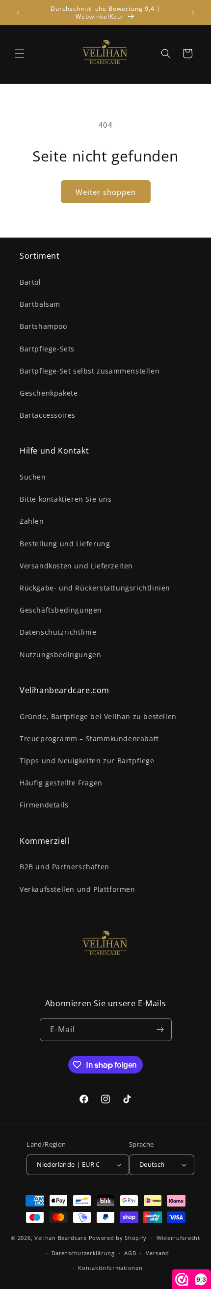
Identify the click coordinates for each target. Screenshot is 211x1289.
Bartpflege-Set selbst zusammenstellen (89, 371)
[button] (19, 53)
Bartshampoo (43, 326)
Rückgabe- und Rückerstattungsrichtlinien (95, 587)
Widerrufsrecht (178, 1237)
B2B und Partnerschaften (64, 866)
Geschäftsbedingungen (61, 610)
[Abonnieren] (160, 1029)
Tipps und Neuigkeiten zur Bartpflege (87, 760)
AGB (130, 1253)
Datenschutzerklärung (83, 1253)
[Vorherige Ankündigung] (18, 13)
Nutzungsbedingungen (60, 654)
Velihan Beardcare (60, 1237)
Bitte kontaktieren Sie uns (66, 499)
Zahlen (32, 521)
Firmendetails (44, 804)
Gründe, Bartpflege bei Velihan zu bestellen (98, 716)
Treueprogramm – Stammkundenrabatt (89, 738)
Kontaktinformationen (110, 1267)
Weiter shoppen (106, 192)
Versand (157, 1253)
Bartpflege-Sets (47, 348)
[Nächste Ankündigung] (193, 13)
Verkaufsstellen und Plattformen (77, 889)
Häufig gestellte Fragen (61, 782)
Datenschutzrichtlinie (58, 632)
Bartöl (30, 282)
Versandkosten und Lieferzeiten (76, 565)
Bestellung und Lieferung (65, 543)
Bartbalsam (40, 304)
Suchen (33, 477)
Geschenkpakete (49, 393)
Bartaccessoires (48, 415)
